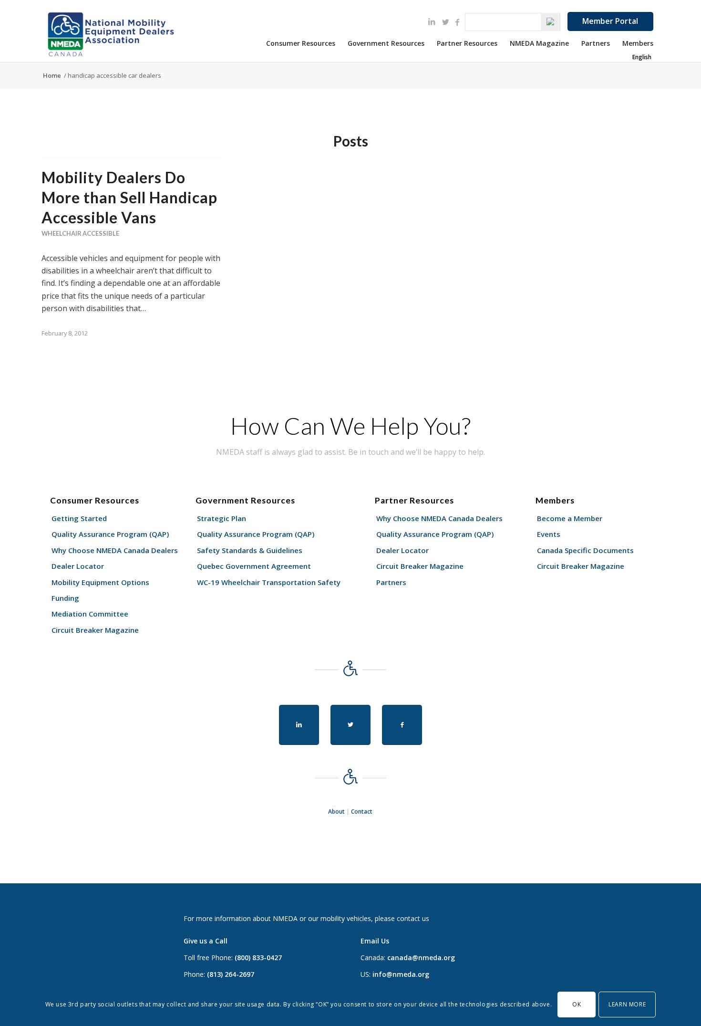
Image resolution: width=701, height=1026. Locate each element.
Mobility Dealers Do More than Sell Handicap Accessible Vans (129, 197)
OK (576, 1004)
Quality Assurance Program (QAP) (110, 534)
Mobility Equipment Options (100, 582)
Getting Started (79, 518)
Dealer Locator (78, 566)
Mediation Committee (90, 613)
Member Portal (610, 21)
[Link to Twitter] (446, 22)
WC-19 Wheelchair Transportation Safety (268, 582)
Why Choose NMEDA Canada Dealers (115, 550)
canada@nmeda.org (421, 957)
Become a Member (569, 518)
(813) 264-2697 (230, 974)
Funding (65, 598)
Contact (361, 811)
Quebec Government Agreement (254, 566)
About (336, 811)
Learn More (627, 1004)
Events (548, 534)
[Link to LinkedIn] (431, 21)
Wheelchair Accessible (80, 233)
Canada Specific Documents (585, 550)
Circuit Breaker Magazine (95, 630)
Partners (391, 582)
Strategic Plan (221, 518)
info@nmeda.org (400, 974)
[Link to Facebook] (457, 22)
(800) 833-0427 (258, 957)
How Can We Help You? (350, 425)
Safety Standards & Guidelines (249, 550)
